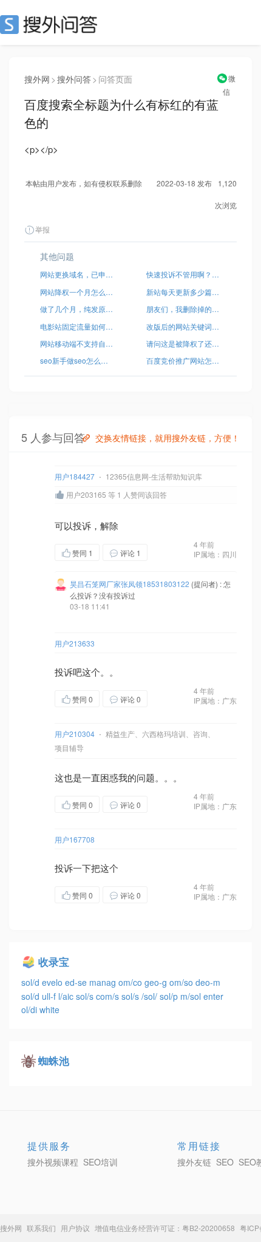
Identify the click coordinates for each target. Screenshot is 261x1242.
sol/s (86, 996)
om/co (131, 982)
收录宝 (53, 961)
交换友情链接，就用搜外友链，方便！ (167, 438)
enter (213, 996)
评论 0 (130, 699)
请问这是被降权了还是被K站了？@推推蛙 (183, 343)
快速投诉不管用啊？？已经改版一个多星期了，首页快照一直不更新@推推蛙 (183, 274)
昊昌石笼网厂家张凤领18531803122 (129, 584)
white (49, 1009)
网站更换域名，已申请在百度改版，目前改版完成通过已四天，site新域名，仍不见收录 (77, 274)
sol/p (170, 996)
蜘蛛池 (53, 1060)
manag (103, 982)
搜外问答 (74, 79)
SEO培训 (100, 1162)
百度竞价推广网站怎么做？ (183, 360)
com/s (108, 996)
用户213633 (75, 643)
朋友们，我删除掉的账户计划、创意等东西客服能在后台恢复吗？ (183, 309)
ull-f (50, 996)
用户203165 (86, 494)
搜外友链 (194, 1162)
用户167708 (75, 839)
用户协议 (75, 1228)
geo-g (156, 982)
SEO (51, 24)
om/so (182, 982)
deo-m (207, 982)
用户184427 (75, 476)
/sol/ (150, 996)
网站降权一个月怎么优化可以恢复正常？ (77, 292)
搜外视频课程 (52, 1162)
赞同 (82, 553)
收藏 (171, 553)
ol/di (30, 1009)
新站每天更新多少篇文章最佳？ (183, 292)
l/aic (67, 996)
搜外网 (37, 79)
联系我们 (41, 1228)
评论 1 (130, 553)
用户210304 (75, 733)
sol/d (31, 982)
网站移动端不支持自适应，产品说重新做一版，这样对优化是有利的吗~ (77, 343)
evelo (53, 982)
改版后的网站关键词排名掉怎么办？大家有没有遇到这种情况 (183, 326)
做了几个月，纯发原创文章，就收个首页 (77, 309)
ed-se (77, 982)
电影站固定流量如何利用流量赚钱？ (77, 326)
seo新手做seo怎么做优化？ (77, 360)
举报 (42, 229)
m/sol (191, 996)
